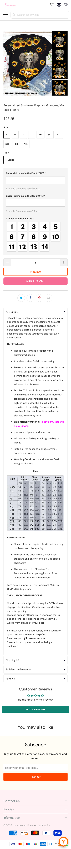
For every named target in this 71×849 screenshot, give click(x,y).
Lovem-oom (19, 825)
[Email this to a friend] (48, 298)
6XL (16, 144)
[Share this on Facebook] (30, 298)
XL (31, 134)
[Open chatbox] (63, 842)
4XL (59, 134)
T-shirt (9, 159)
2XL (40, 134)
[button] (35, 173)
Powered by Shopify (38, 825)
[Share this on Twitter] (21, 298)
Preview (35, 271)
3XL (50, 134)
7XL (26, 144)
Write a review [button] (35, 709)
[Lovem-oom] (10, 4)
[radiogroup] (35, 237)
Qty (5, 255)
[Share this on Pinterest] (39, 298)
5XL (7, 144)
